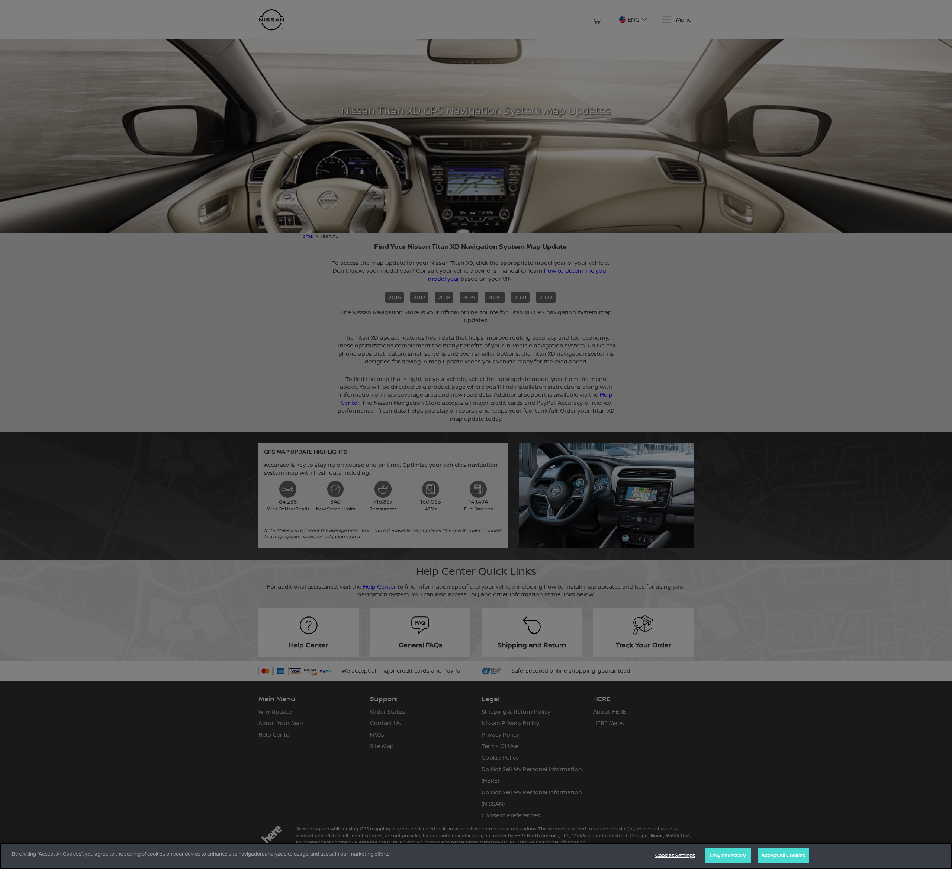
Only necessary (728, 855)
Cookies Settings (675, 855)
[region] (476, 856)
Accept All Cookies (783, 855)
